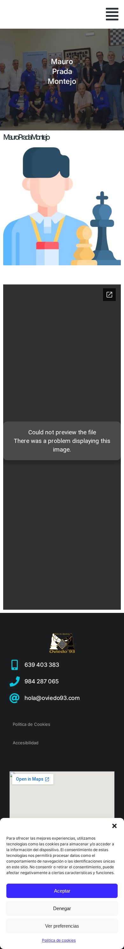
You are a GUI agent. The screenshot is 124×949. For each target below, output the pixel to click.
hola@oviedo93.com (52, 698)
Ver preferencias (62, 926)
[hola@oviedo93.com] (15, 698)
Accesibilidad (25, 742)
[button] (114, 826)
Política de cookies (59, 940)
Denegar (62, 908)
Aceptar (62, 891)
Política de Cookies (31, 724)
